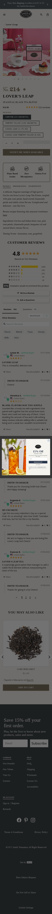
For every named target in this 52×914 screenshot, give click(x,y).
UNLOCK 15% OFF (38, 462)
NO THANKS (38, 464)
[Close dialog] (49, 440)
